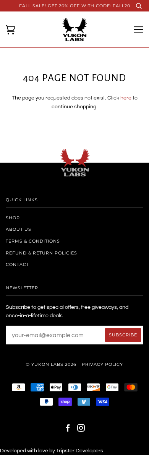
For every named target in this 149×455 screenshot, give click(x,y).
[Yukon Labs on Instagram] (81, 429)
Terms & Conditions (33, 241)
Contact (17, 264)
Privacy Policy (102, 364)
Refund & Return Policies (41, 253)
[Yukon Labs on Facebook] (68, 429)
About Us (18, 229)
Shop (13, 217)
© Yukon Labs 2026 (51, 364)
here (125, 98)
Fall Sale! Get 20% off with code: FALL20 (74, 5)
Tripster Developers (79, 450)
